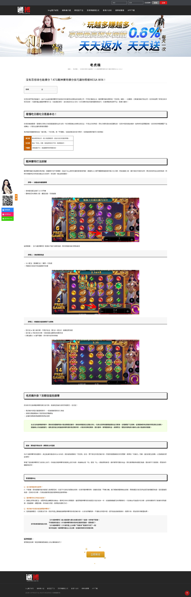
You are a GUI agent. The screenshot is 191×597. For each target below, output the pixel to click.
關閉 (16, 197)
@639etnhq (8, 219)
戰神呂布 (32, 173)
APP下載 (131, 10)
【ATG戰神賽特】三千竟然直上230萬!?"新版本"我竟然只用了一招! (72, 525)
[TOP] (187, 593)
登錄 (155, 2)
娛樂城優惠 (119, 10)
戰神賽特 (54, 99)
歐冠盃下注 (78, 10)
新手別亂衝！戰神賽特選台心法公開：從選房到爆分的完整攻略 (71, 528)
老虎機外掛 (30, 410)
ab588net (7, 214)
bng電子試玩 (53, 10)
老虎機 (75, 69)
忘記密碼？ (148, 3)
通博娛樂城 (109, 102)
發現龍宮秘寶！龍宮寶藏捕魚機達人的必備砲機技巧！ (43, 542)
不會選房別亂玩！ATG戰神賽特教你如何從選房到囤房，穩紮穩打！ (72, 522)
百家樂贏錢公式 (93, 10)
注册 (163, 2)
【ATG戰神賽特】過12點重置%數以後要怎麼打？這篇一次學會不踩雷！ (74, 520)
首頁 (69, 69)
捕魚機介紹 (66, 10)
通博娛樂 (7, 210)
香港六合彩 (107, 10)
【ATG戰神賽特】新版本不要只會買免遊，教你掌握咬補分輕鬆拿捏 (56, 246)
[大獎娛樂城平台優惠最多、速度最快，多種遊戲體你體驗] (95, 28)
